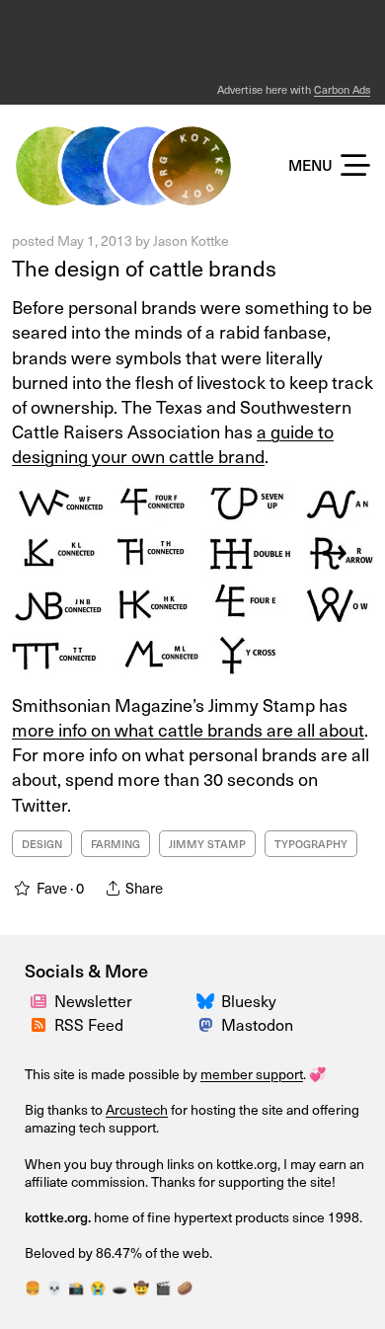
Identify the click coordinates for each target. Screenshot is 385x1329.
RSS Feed (88, 1024)
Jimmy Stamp (207, 843)
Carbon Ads (342, 89)
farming (115, 843)
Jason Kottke (191, 240)
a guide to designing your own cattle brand (173, 443)
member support (251, 1073)
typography (310, 843)
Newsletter (93, 1000)
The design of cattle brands (144, 267)
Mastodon (257, 1024)
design (42, 843)
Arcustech (137, 1109)
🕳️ (119, 1287)
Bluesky (248, 1000)
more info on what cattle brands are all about (188, 729)
